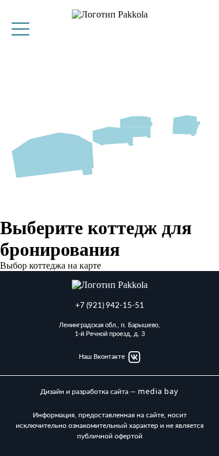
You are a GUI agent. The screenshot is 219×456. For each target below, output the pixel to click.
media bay (158, 391)
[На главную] (110, 28)
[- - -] (20, 29)
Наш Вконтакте (102, 357)
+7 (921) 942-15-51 (109, 306)
